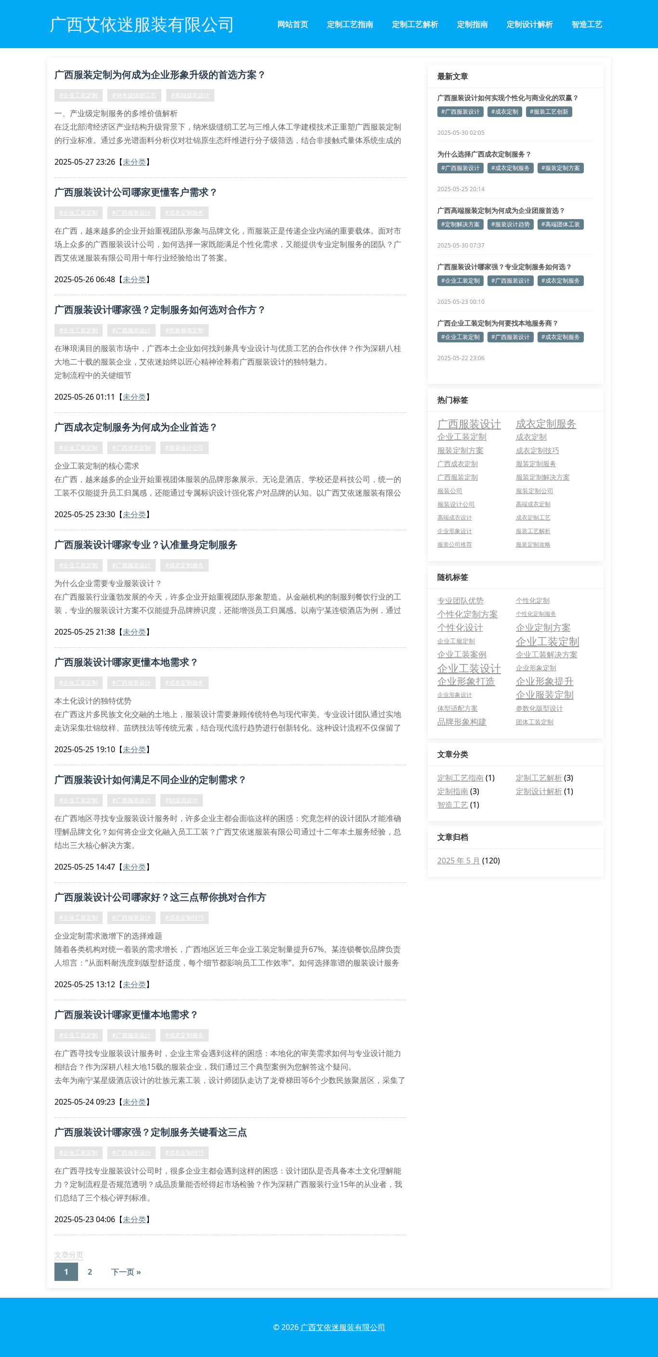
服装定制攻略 (533, 544)
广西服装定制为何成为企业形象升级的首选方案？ (160, 74)
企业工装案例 (462, 654)
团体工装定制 (534, 722)
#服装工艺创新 (549, 111)
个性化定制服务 (536, 614)
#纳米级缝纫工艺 (134, 95)
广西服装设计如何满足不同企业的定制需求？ (150, 779)
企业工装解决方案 (547, 654)
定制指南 (472, 24)
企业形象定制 (536, 667)
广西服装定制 (457, 477)
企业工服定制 (456, 641)
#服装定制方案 (560, 168)
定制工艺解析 (415, 24)
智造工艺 (587, 24)
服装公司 (449, 490)
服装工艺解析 (533, 531)
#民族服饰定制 (184, 330)
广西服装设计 (469, 423)
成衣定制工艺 (533, 517)
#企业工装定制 (78, 95)
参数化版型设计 (539, 708)
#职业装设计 (181, 800)
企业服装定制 (545, 694)
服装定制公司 (534, 490)
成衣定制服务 (546, 423)
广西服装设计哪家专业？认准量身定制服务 (145, 544)
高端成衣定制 (533, 504)
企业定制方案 (543, 627)
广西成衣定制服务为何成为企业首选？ (136, 426)
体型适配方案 (457, 708)
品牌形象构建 (462, 721)
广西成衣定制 (457, 463)
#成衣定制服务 (184, 213)
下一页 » (126, 1271)
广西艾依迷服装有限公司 (343, 1327)
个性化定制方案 (467, 614)
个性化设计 (460, 627)
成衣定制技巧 (537, 450)
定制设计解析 (530, 24)
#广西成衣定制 (131, 448)
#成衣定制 (504, 111)
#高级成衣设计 (190, 95)
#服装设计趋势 (510, 224)
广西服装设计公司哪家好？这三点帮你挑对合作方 (160, 896)
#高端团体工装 (560, 224)
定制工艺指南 (350, 24)
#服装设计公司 (184, 448)
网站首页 (292, 24)
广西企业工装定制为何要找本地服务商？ (498, 322)
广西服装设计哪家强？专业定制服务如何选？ (504, 266)
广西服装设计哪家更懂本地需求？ (126, 661)
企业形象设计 (454, 531)
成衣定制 (531, 436)
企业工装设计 (469, 668)
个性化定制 (533, 600)
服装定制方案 (460, 450)
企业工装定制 (462, 436)
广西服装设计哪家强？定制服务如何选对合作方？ (160, 309)
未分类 (134, 162)
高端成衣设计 (454, 517)
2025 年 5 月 (458, 860)
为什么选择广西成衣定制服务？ (484, 153)
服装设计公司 (456, 504)
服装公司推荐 (454, 544)
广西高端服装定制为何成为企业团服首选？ (501, 210)
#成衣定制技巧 (184, 917)
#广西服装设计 (131, 213)
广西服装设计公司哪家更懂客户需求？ (136, 191)
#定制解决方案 (460, 224)
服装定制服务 (536, 463)
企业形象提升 (545, 681)
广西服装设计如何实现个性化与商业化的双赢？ (508, 97)
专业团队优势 (460, 600)
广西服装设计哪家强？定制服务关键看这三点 (150, 1131)
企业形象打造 (466, 681)
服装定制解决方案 (543, 477)
